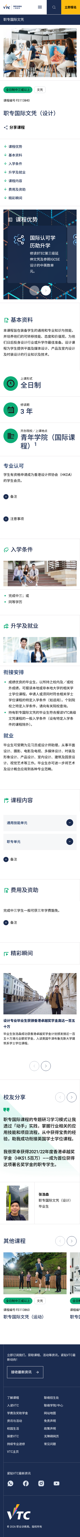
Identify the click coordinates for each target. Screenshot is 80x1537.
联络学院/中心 (53, 1405)
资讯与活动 (14, 1421)
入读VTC (13, 1405)
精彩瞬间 (15, 198)
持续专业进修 (16, 1444)
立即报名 (71, 7)
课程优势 (15, 147)
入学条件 (15, 164)
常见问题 (50, 1444)
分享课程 (17, 127)
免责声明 (50, 1421)
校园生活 (13, 1428)
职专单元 (13, 842)
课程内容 (15, 181)
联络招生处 (51, 1397)
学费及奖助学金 (17, 1413)
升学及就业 (17, 172)
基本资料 (15, 155)
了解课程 (13, 1397)
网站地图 (50, 1413)
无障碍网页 (51, 1436)
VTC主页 (13, 1451)
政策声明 (50, 1428)
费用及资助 (17, 189)
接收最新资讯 (21, 1372)
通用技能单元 (17, 823)
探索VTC (13, 1436)
